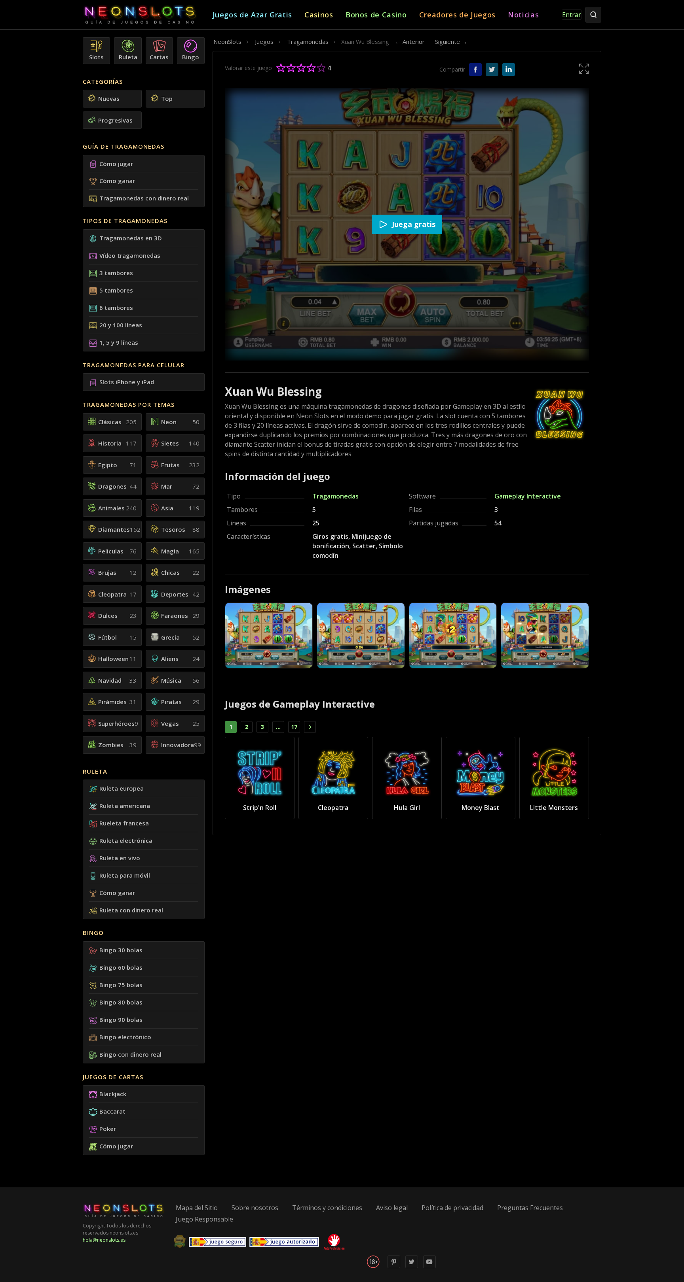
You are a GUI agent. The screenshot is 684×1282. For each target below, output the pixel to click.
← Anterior (410, 41)
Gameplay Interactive (527, 496)
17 (294, 727)
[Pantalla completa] (584, 68)
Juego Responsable (204, 1219)
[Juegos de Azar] (148, 14)
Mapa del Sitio (197, 1207)
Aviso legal (392, 1207)
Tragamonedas (335, 496)
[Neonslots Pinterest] (394, 1266)
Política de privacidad (452, 1207)
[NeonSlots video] (429, 1266)
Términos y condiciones (327, 1207)
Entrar (571, 14)
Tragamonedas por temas (129, 404)
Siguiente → (451, 41)
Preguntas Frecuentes (530, 1207)
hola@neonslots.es (104, 1240)
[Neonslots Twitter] (411, 1266)
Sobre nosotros (255, 1207)
